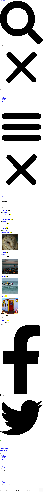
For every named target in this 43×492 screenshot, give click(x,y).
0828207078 (5, 488)
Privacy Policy (4, 448)
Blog (3, 101)
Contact (3, 198)
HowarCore (35, 490)
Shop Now (4, 98)
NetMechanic (21, 490)
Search (1, 45)
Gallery (3, 102)
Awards (3, 100)
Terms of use (3, 450)
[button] (21, 23)
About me (3, 99)
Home (3, 97)
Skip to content (2, 0)
